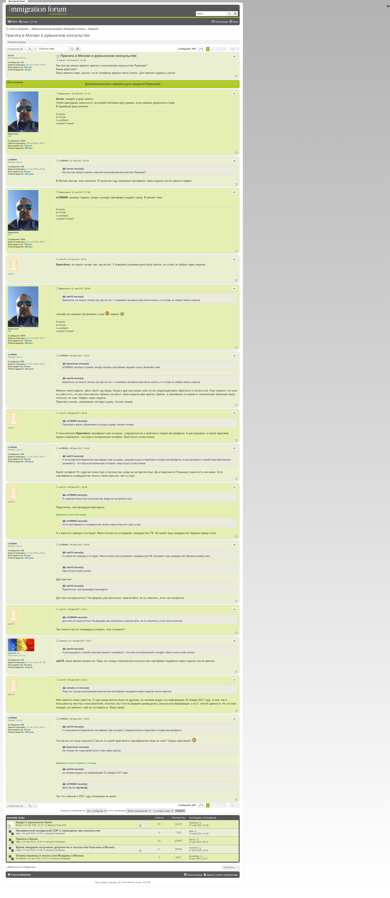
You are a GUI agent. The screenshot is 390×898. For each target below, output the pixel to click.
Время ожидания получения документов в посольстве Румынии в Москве (65, 847)
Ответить (14, 49)
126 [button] (232, 49)
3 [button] (216, 49)
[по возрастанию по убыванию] (163, 810)
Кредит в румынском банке (34, 822)
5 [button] (224, 49)
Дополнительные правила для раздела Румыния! (122, 84)
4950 (23, 141)
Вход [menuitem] (235, 22)
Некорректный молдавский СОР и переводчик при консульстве (58, 830)
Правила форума (17, 42)
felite (18, 841)
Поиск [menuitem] (25, 22)
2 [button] (212, 49)
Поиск (229, 13)
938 (22, 166)
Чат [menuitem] (35, 22)
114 (22, 660)
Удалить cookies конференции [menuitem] (222, 875)
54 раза (28, 667)
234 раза (29, 174)
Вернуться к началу (236, 76)
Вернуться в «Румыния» (22, 867)
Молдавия (65, 858)
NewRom (193, 823)
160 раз (28, 67)
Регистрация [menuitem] (221, 22)
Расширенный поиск (235, 13)
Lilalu (18, 850)
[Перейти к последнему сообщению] (200, 823)
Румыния (93, 29)
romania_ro (13, 653)
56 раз (27, 171)
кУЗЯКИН (12, 160)
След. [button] (238, 49)
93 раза (28, 665)
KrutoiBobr (21, 858)
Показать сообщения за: (73, 810)
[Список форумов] (37, 10)
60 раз (28, 69)
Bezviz (192, 839)
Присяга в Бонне (27, 838)
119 (22, 62)
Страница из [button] (201, 49)
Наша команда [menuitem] (194, 875)
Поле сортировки (117, 810)
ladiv (18, 833)
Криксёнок (13, 134)
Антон (11, 55)
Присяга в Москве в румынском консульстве (48, 35)
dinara (19, 825)
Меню (15, 21)
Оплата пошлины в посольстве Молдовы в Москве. (50, 855)
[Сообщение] (57, 60)
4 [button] (220, 49)
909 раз (28, 148)
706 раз (28, 146)
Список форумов (19, 29)
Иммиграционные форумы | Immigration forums (58, 29)
